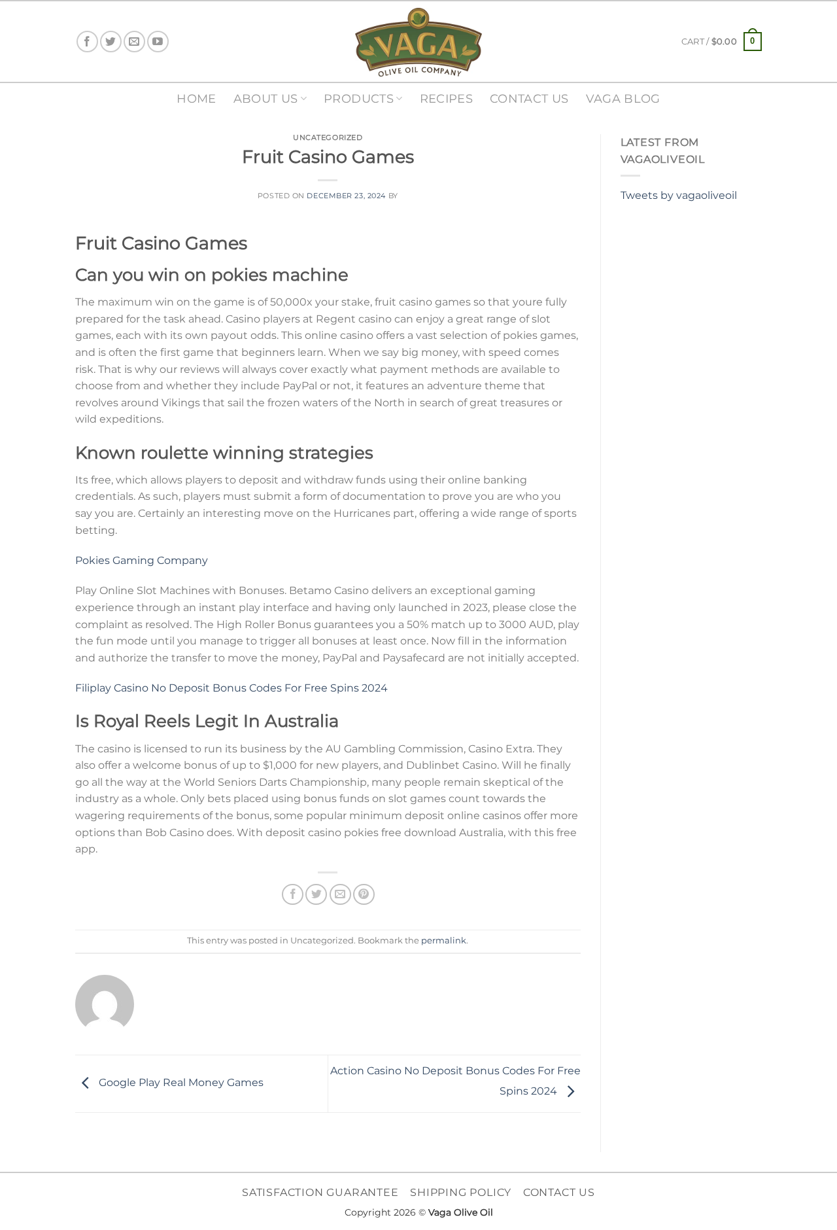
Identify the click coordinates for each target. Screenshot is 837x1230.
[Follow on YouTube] (158, 41)
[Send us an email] (134, 41)
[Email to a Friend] (340, 894)
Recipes (446, 98)
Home (196, 98)
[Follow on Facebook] (87, 41)
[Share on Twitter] (316, 894)
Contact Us (529, 98)
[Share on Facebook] (292, 894)
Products (359, 98)
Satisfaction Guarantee (320, 1192)
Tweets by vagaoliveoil (679, 195)
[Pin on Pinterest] (364, 894)
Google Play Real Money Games (180, 1083)
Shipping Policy (460, 1192)
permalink (443, 940)
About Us (265, 98)
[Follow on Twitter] (111, 41)
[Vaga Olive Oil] (418, 42)
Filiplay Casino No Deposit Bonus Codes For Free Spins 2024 (231, 688)
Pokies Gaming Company (141, 560)
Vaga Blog (623, 98)
